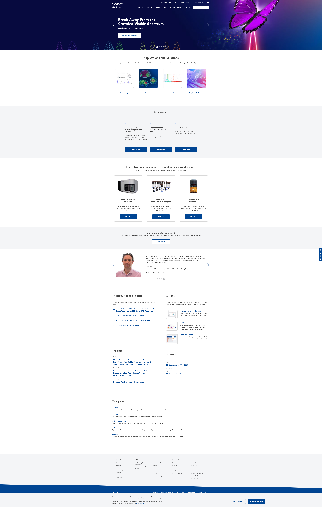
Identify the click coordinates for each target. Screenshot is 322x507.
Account (115, 414)
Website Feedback (320, 254)
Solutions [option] (149, 7)
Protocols (148, 93)
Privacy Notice (154, 492)
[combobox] (201, 7)
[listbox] (139, 7)
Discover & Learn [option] (161, 7)
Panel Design (124, 93)
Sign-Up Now (161, 241)
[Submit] (207, 7)
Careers (204, 492)
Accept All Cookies (256, 501)
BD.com (199, 492)
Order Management (119, 421)
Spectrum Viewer (172, 93)
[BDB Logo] (117, 5)
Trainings (115, 435)
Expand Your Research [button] (129, 35)
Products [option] (140, 7)
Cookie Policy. (140, 503)
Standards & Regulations (159, 476)
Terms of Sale (171, 492)
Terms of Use (163, 492)
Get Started (161, 149)
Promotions (119, 477)
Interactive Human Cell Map (190, 311)
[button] (157, 47)
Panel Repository (186, 335)
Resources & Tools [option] (175, 7)
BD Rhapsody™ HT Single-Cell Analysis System (133, 320)
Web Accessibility (190, 492)
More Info (128, 216)
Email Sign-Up (194, 478)
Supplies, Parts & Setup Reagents (121, 471)
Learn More (136, 149)
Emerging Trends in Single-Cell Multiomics (128, 382)
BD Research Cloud (187, 323)
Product (115, 408)
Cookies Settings (181, 492)
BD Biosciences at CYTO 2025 (177, 365)
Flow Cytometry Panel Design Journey (130, 316)
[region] (161, 500)
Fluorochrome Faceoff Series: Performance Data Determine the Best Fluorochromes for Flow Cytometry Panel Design (130, 373)
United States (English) (183, 2)
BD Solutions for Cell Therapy (177, 374)
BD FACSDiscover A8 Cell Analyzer (128, 325)
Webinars (115, 428)
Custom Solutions (139, 471)
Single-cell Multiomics (196, 93)
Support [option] (187, 7)
